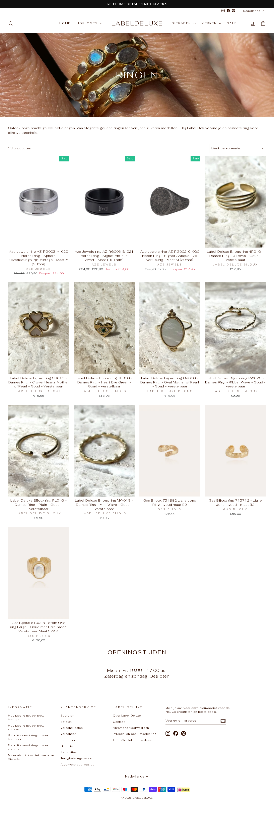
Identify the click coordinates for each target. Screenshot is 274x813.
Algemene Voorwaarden (131, 728)
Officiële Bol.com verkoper (133, 740)
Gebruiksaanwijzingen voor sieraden (28, 747)
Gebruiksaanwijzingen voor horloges (28, 737)
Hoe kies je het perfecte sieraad (26, 727)
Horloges (88, 23)
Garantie (67, 746)
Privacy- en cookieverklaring (134, 734)
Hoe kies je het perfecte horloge (26, 717)
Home (65, 23)
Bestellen (68, 715)
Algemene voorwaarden (78, 764)
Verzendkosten (72, 728)
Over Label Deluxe (127, 715)
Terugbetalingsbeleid (76, 758)
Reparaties (69, 752)
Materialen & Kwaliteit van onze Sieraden (31, 757)
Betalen (66, 722)
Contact (119, 722)
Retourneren (70, 740)
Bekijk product (39, 243)
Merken (210, 23)
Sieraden (182, 23)
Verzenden (69, 734)
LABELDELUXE (137, 23)
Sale (232, 23)
